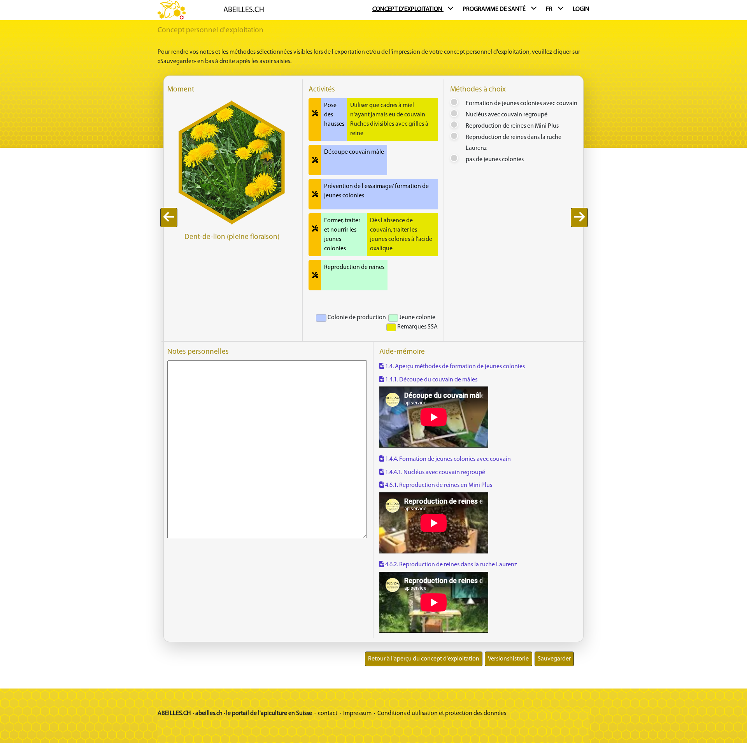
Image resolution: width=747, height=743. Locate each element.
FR (550, 9)
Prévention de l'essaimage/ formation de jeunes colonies (376, 191)
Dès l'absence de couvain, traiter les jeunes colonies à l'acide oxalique (401, 235)
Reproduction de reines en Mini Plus (512, 126)
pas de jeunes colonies (495, 159)
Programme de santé (495, 9)
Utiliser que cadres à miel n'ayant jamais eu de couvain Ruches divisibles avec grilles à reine (389, 119)
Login (581, 9)
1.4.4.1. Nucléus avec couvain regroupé (434, 472)
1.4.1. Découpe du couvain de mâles (430, 380)
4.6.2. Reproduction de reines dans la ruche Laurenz (450, 565)
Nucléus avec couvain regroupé (506, 115)
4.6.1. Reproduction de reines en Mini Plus (438, 485)
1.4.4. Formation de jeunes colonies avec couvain (447, 459)
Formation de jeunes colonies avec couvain (521, 103)
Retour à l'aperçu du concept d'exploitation (423, 659)
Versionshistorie (508, 659)
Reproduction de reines (354, 267)
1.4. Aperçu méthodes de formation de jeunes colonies (454, 367)
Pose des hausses (334, 114)
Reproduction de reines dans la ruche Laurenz (513, 143)
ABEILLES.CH (243, 10)
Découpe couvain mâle (354, 152)
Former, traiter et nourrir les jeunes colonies (342, 235)
